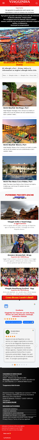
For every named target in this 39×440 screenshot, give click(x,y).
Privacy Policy (7, 419)
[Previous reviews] (3, 345)
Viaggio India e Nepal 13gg (19, 222)
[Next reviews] (35, 345)
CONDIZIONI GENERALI (10, 409)
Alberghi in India (13, 75)
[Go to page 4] (21, 364)
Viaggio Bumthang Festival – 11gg (19, 288)
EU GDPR (22, 415)
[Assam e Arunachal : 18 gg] (19, 243)
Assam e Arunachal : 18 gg (19, 255)
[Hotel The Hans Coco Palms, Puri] (19, 168)
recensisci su (27, 322)
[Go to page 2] (17, 364)
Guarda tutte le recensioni (13, 322)
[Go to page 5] (24, 364)
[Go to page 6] (26, 364)
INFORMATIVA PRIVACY (10, 415)
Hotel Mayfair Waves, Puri (14, 145)
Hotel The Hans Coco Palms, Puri (17, 182)
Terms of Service (18, 419)
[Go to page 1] (15, 365)
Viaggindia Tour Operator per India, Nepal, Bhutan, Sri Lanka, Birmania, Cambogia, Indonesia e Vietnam (19, 314)
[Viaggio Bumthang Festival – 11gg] (19, 277)
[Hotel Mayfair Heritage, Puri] (19, 94)
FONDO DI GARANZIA (9, 411)
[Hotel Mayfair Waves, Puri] (19, 131)
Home (4, 75)
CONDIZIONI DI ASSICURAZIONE (13, 413)
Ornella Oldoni (15, 331)
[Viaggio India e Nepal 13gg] (19, 210)
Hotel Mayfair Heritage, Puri (15, 108)
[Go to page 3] (19, 364)
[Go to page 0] (12, 364)
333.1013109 (14, 380)
